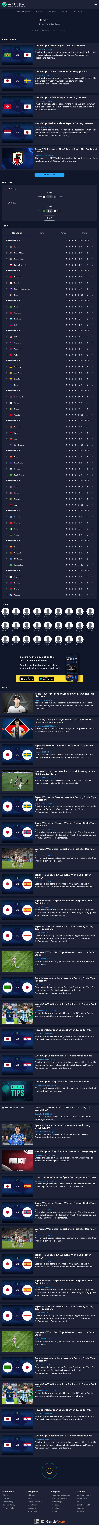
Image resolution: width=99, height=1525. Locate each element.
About (5, 1495)
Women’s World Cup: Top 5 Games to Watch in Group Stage (65, 953)
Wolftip (80, 1511)
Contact (6, 1498)
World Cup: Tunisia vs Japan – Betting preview (61, 97)
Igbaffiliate (82, 1498)
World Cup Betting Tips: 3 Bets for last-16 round (62, 1081)
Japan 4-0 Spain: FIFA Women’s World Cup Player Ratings (63, 876)
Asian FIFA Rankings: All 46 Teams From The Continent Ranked (66, 150)
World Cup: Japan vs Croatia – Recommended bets (63, 1055)
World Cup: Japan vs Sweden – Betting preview (61, 71)
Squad (63, 30)
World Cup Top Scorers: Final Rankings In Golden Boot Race (65, 1005)
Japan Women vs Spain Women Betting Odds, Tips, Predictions (64, 902)
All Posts (31, 1495)
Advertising (8, 1502)
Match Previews (24, 11)
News (35, 30)
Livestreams (33, 1505)
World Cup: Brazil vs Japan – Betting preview (60, 45)
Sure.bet (81, 1508)
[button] (95, 4)
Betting (39, 11)
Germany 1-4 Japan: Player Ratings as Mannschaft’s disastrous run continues (64, 720)
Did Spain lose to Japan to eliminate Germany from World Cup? (63, 1108)
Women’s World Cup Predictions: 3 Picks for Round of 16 (65, 850)
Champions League (61, 1495)
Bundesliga (57, 1502)
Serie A (55, 1505)
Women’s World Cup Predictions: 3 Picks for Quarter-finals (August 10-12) (65, 772)
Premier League (59, 1498)
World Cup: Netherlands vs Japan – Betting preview (64, 123)
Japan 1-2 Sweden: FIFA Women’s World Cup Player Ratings (64, 746)
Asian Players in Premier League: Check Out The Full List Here (64, 695)
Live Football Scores (86, 1505)
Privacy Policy (9, 1508)
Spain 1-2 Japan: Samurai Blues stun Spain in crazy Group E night (63, 1126)
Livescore (52, 11)
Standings (77, 11)
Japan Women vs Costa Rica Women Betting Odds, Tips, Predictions (64, 927)
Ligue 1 (55, 1511)
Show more (49, 175)
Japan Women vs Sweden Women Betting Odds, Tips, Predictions (65, 798)
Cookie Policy (9, 1505)
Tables (54, 30)
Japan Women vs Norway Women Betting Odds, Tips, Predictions (65, 824)
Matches (44, 30)
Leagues (64, 11)
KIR (78, 1502)
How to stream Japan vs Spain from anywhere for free (65, 1177)
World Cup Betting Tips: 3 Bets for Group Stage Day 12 (65, 1151)
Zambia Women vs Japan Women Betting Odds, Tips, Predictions (65, 979)
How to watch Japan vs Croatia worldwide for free (63, 1030)
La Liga (55, 1508)
